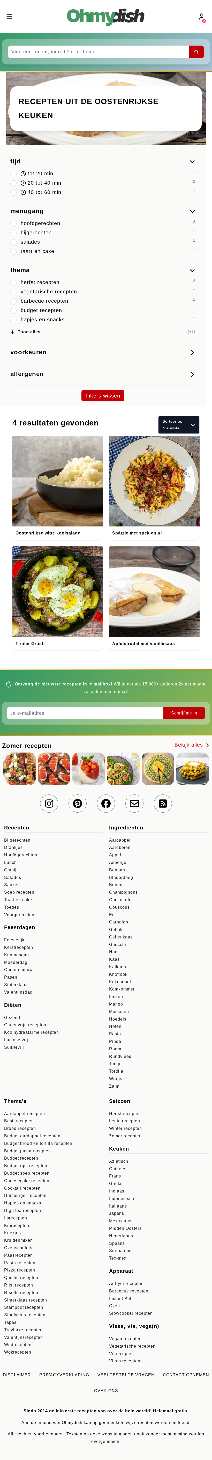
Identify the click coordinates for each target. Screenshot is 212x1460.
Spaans (117, 1243)
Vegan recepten (125, 1338)
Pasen (10, 977)
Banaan (117, 870)
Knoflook (118, 974)
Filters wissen (103, 396)
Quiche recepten (21, 1277)
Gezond (12, 1017)
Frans (115, 1176)
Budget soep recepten (27, 1173)
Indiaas (116, 1191)
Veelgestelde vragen (126, 1375)
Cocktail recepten (22, 1188)
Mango (116, 1004)
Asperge (117, 862)
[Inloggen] (202, 16)
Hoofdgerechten (20, 855)
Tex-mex (117, 1258)
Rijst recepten (18, 1285)
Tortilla (116, 1071)
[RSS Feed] (163, 803)
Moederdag (15, 962)
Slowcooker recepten (131, 1313)
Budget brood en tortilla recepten (38, 1143)
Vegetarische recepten (132, 1346)
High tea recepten (22, 1210)
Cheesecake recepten (26, 1181)
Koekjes (12, 1233)
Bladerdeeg (121, 877)
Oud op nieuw (18, 969)
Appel (115, 855)
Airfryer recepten (126, 1283)
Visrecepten (121, 1353)
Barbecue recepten (128, 1291)
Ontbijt (11, 870)
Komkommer (122, 989)
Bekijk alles (190, 745)
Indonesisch (121, 1198)
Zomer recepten (125, 1136)
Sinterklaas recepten (25, 1300)
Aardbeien (120, 847)
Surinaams (120, 1250)
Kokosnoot (120, 982)
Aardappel (120, 840)
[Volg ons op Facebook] (106, 803)
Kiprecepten (16, 1225)
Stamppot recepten (23, 1307)
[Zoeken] (196, 52)
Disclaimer (17, 1375)
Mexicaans (120, 1221)
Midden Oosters (125, 1228)
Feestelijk (14, 940)
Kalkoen (117, 967)
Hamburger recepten (25, 1195)
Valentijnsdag (18, 992)
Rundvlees (120, 1056)
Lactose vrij (16, 1040)
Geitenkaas (121, 937)
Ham (114, 952)
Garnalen (118, 922)
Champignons (123, 892)
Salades (12, 877)
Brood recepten (20, 1128)
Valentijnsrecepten (23, 1337)
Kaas (114, 959)
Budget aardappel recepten (32, 1136)
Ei (111, 915)
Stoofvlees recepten (25, 1315)
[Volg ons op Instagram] (49, 803)
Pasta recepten (19, 1263)
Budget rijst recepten (25, 1165)
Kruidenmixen (18, 1240)
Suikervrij (14, 1047)
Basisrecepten (19, 1121)
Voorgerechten (19, 915)
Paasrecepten (18, 1255)
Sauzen (12, 885)
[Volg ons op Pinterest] (78, 803)
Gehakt (116, 929)
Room (115, 1049)
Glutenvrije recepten (25, 1025)
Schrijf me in (184, 713)
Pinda (115, 1041)
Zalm (114, 1086)
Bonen (116, 885)
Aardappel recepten (24, 1113)
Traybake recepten (23, 1330)
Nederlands (121, 1236)
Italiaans (118, 1206)
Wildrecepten (18, 1344)
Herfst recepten (125, 1113)
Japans (116, 1213)
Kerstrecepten (18, 947)
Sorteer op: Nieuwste (173, 424)
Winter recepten (125, 1128)
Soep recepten (19, 892)
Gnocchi (117, 944)
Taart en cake (18, 900)
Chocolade (120, 900)
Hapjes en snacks (22, 1203)
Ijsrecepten (15, 1218)
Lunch (10, 862)
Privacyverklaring (64, 1375)
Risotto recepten (21, 1292)
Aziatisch (118, 1161)
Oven (114, 1306)
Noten (115, 1026)
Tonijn (115, 1063)
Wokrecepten (17, 1352)
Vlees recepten (124, 1361)
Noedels (117, 1019)
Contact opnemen (186, 1375)
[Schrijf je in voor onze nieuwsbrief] (134, 803)
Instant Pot (120, 1298)
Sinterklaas (16, 984)
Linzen (116, 996)
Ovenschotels (18, 1248)
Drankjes (13, 847)
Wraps (115, 1078)
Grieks (116, 1183)
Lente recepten (124, 1121)
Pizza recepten (19, 1270)
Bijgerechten (17, 840)
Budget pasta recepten (27, 1151)
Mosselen (119, 1011)
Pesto (115, 1034)
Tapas (10, 1322)
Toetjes (11, 907)
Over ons (106, 1391)
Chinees (117, 1169)
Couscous (119, 907)
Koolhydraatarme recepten (31, 1032)
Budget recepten (21, 1158)
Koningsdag (16, 955)
